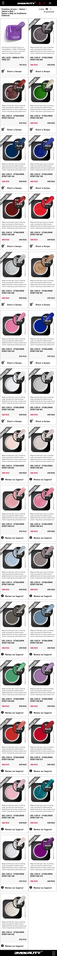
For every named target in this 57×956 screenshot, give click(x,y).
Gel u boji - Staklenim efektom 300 (13, 292)
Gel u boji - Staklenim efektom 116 (41, 817)
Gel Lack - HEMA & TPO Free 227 (13, 59)
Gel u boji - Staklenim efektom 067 (13, 758)
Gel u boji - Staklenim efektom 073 (41, 758)
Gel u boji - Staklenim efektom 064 (13, 700)
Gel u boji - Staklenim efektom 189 (13, 875)
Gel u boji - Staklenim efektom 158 (41, 175)
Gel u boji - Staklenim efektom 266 (13, 233)
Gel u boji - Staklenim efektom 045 (41, 583)
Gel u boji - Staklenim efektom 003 (41, 467)
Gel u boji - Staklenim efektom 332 (13, 933)
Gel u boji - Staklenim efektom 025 (13, 583)
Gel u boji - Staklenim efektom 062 (13, 642)
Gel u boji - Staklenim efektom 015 (41, 525)
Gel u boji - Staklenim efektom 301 (41, 292)
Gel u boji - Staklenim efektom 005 (41, 59)
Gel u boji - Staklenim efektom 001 (13, 467)
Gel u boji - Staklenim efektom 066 (41, 700)
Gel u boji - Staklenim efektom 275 (41, 875)
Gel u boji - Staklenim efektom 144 (13, 175)
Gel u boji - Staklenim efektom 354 (41, 350)
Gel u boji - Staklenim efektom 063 (41, 642)
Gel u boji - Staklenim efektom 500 (13, 408)
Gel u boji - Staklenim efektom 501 (41, 408)
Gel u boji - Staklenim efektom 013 (13, 525)
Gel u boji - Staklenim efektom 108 (13, 817)
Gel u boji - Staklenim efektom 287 (41, 233)
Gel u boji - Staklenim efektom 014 (13, 117)
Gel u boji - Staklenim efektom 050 (41, 117)
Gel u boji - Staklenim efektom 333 (13, 350)
